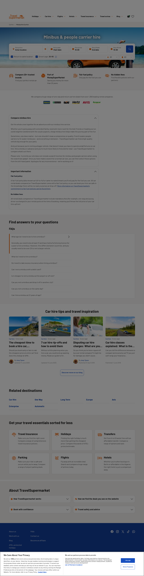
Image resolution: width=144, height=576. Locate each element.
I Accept (128, 560)
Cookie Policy (42, 572)
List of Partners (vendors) (73, 565)
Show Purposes (128, 567)
